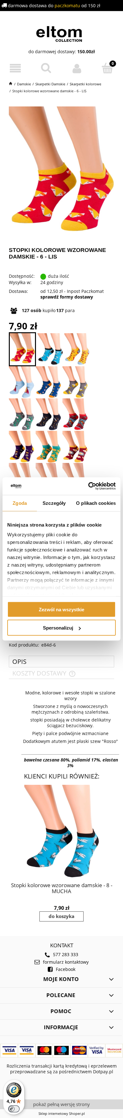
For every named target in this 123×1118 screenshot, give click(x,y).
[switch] (14, 1108)
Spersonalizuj (58, 627)
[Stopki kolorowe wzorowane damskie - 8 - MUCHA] (50, 349)
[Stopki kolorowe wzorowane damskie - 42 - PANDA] (21, 414)
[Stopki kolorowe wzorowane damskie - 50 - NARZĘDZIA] (48, 414)
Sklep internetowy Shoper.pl (61, 1113)
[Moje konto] (77, 68)
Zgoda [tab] (20, 502)
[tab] (61, 661)
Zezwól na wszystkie (61, 609)
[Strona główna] (62, 33)
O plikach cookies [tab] (96, 502)
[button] (15, 68)
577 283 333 (65, 954)
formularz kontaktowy (66, 962)
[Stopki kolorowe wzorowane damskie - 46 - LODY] (48, 382)
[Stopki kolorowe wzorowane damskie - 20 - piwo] (75, 382)
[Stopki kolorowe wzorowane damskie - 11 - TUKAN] (21, 447)
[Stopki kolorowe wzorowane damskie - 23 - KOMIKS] (77, 349)
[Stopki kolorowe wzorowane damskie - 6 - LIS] (22, 349)
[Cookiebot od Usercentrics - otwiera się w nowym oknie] (88, 486)
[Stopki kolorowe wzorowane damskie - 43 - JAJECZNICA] (75, 447)
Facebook (65, 969)
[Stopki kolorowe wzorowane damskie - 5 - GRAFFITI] (75, 414)
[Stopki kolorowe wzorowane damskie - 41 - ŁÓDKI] (21, 382)
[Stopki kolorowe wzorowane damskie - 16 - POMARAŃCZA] (48, 447)
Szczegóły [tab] (54, 502)
